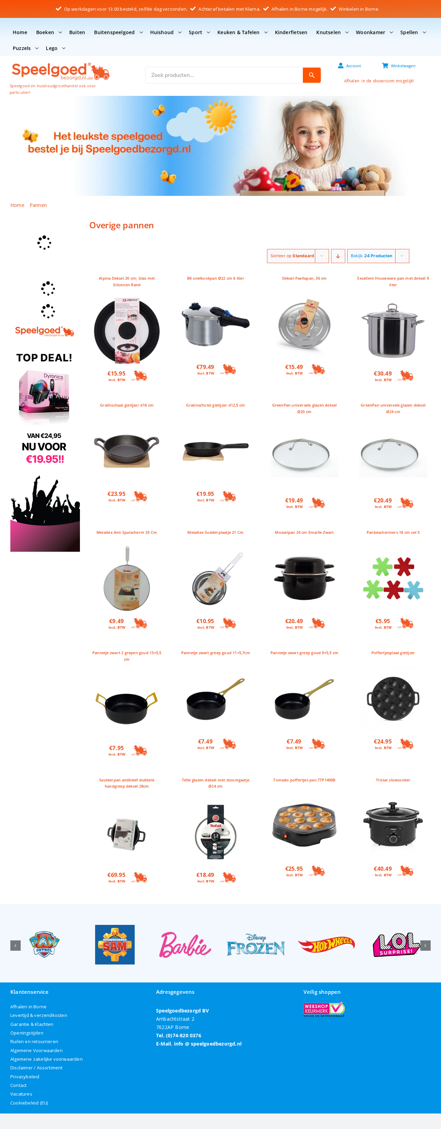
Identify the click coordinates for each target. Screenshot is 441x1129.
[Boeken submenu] (60, 32)
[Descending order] (338, 256)
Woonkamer (370, 32)
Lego (52, 48)
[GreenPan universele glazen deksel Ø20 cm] (304, 427)
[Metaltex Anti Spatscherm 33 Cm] (127, 548)
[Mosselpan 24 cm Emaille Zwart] (304, 548)
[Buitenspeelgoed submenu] (141, 32)
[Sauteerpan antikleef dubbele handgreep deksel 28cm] (127, 802)
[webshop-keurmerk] (324, 1004)
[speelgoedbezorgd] (61, 62)
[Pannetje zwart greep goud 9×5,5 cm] (304, 669)
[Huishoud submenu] (180, 32)
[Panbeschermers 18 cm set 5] (393, 548)
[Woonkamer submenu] (391, 32)
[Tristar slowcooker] (393, 796)
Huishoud (162, 32)
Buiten (77, 32)
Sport (195, 32)
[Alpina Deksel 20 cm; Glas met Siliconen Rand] (127, 301)
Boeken (45, 32)
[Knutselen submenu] (347, 32)
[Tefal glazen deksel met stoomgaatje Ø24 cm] (216, 802)
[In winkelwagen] (139, 376)
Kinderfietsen (291, 32)
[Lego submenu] (64, 48)
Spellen (409, 32)
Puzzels (22, 48)
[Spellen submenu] (424, 32)
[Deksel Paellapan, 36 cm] (304, 294)
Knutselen (328, 32)
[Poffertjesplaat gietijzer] (393, 669)
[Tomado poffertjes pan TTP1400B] (304, 796)
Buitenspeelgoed (114, 32)
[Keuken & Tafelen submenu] (266, 32)
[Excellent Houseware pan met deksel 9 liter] (393, 301)
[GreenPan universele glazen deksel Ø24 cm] (393, 427)
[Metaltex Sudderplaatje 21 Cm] (216, 548)
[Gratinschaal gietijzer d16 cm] (127, 421)
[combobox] (224, 75)
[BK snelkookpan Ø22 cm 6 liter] (216, 294)
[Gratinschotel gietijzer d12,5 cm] (216, 421)
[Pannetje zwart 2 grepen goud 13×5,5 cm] (127, 675)
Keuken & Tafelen (238, 32)
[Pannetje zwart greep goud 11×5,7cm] (216, 669)
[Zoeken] (312, 75)
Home (20, 32)
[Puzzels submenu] (37, 48)
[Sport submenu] (208, 32)
